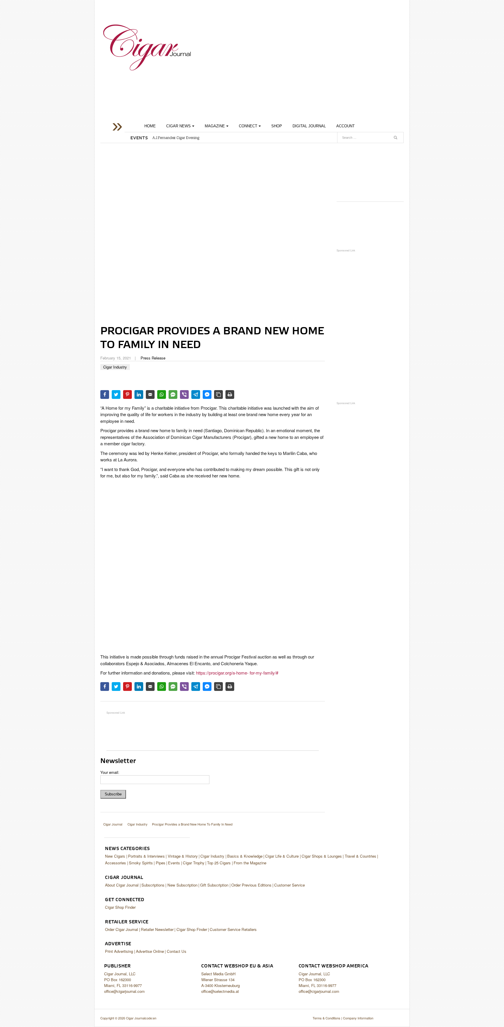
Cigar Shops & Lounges (322, 856)
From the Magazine (250, 863)
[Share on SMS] (173, 394)
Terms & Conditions (326, 1018)
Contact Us (176, 951)
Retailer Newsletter (157, 929)
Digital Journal (309, 126)
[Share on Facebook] (104, 394)
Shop (276, 126)
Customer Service (289, 885)
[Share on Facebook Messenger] (207, 394)
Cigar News (178, 126)
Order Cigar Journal (121, 929)
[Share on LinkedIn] (138, 394)
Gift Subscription (214, 885)
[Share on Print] (229, 394)
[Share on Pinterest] (127, 394)
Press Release (153, 358)
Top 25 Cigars (219, 863)
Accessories (115, 863)
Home (150, 126)
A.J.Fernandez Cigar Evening (176, 138)
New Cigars (115, 856)
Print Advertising (119, 951)
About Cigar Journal (122, 885)
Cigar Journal (147, 47)
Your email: (109, 772)
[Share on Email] (150, 394)
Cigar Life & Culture (282, 856)
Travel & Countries (360, 856)
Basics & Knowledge (244, 856)
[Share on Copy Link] (218, 394)
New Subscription (182, 885)
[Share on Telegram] (195, 394)
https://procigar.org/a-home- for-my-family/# (236, 673)
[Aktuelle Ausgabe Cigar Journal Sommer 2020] (370, 170)
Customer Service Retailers (233, 929)
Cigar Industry (115, 367)
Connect (248, 126)
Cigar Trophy (193, 863)
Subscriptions (152, 885)
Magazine (215, 126)
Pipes (160, 863)
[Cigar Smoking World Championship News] (370, 225)
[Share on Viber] (184, 394)
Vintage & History (183, 856)
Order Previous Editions (251, 885)
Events (174, 863)
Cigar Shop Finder (120, 907)
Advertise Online (150, 951)
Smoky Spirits (141, 863)
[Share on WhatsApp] (161, 394)
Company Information (358, 1018)
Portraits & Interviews (146, 856)
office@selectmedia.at (220, 991)
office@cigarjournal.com (124, 991)
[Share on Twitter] (116, 394)
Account (345, 126)
